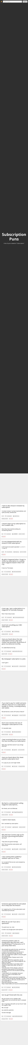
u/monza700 (15, 666)
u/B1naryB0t (15, 849)
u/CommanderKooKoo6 (19, 617)
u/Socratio (15, 766)
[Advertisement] (14, 489)
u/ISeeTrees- (16, 516)
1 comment (8, 534)
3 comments (8, 617)
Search (25, 1)
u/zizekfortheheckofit (18, 1016)
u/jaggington (15, 715)
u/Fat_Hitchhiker (16, 987)
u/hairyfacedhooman (18, 651)
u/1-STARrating (16, 631)
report (11, 518)
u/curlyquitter (16, 933)
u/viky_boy (17, 551)
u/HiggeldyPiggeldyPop (18, 812)
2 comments (8, 516)
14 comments (9, 551)
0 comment (8, 571)
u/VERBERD (15, 534)
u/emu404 (15, 914)
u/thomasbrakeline (17, 571)
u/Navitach (16, 827)
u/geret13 (15, 749)
